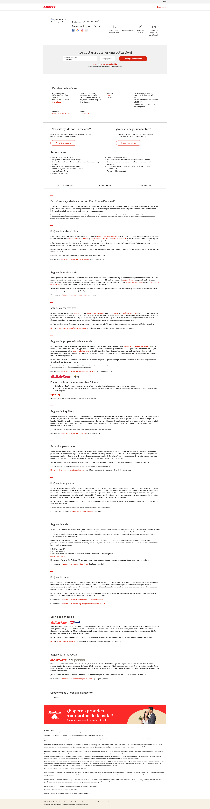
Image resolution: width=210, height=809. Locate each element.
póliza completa (89, 746)
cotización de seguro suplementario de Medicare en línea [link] (82, 599)
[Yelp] (86, 30)
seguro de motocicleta (134, 282)
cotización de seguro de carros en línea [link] (75, 259)
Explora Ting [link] (55, 395)
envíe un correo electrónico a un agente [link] (71, 328)
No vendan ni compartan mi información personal (95, 802)
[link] (127, 32)
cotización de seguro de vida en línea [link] (74, 564)
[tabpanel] (105, 101)
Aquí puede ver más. (58, 556)
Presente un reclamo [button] (64, 143)
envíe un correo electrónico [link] (67, 641)
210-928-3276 (84, 113)
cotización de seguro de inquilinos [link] (73, 433)
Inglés (109, 95)
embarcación (113, 313)
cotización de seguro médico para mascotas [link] (77, 679)
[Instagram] (82, 30)
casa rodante (78, 313)
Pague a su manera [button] (128, 143)
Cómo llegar (56, 102)
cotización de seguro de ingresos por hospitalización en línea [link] (83, 604)
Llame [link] (52, 328)
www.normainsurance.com (62, 113)
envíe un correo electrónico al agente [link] (70, 470)
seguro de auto (128, 280)
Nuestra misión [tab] (105, 185)
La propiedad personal (81, 351)
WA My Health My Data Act (52, 802)
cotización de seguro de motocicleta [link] (74, 295)
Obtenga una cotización (133, 59)
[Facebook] (73, 30)
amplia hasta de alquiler (99, 238)
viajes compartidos (119, 238)
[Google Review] (77, 30)
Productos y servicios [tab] (65, 185)
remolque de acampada (95, 313)
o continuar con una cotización (105, 64)
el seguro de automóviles (106, 236)
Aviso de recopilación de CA (70, 802)
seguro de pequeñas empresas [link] (82, 511)
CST (149, 93)
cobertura (73, 238)
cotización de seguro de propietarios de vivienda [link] (78, 371)
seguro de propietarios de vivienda (136, 346)
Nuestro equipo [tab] (145, 185)
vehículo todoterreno (130, 313)
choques (85, 238)
